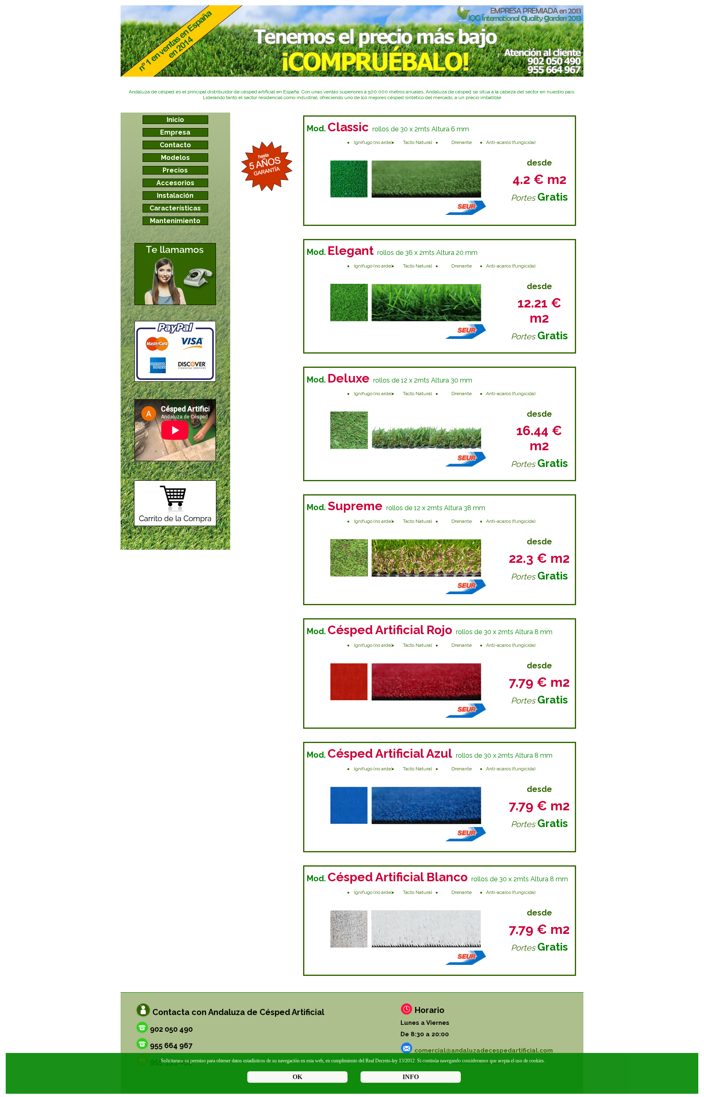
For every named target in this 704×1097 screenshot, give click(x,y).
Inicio (175, 120)
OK (297, 1076)
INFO (411, 1076)
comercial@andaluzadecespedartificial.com (483, 1050)
